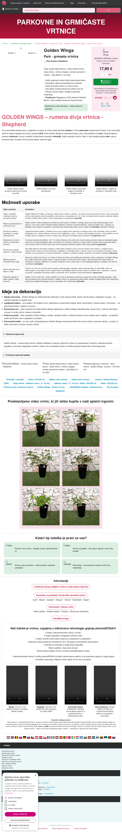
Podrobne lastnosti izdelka (18, 355)
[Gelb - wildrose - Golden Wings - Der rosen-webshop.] (36, 737)
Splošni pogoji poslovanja (60, 828)
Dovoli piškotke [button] (20, 814)
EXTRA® (46, 783)
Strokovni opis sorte (15, 334)
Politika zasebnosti (41, 828)
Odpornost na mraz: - (81, 379)
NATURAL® (51, 787)
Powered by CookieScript (20, 828)
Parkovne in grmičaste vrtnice (21, 43)
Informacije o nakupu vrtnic (61, 606)
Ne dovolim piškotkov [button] (20, 820)
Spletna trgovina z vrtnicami (20, 3)
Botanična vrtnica (7, 768)
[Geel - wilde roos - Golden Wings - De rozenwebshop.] (56, 737)
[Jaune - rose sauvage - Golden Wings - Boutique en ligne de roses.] (48, 737)
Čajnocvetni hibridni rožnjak (11, 755)
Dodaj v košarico (106, 82)
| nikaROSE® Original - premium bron (86, 387)
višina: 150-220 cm (36, 379)
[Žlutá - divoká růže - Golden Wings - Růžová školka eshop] (32, 737)
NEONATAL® (49, 794)
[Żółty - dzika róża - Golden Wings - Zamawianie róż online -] (44, 737)
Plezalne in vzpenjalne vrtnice (11, 761)
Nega (72, 3)
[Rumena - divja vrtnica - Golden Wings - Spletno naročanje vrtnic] (28, 737)
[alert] (20, 802)
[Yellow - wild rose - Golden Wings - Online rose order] (12, 737)
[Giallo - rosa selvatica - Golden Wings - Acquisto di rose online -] (52, 737)
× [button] (35, 775)
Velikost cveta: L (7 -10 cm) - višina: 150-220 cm (75, 383)
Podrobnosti (9, 793)
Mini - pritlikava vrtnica (9, 764)
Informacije (81, 3)
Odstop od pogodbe (80, 828)
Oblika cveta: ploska (58, 379)
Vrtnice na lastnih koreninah (54, 3)
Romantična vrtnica (8, 751)
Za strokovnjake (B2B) (99, 3)
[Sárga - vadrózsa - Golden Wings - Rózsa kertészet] (8, 737)
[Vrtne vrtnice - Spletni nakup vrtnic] (108, 10)
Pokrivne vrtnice (7, 766)
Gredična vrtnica (7, 757)
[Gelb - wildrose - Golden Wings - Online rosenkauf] (24, 737)
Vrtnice (5, 43)
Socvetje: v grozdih (15, 379)
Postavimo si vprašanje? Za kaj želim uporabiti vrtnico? (61, 595)
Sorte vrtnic (37, 3)
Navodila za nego (61, 618)
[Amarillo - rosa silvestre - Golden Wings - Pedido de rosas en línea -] (61, 737)
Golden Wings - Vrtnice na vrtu (51, 387)
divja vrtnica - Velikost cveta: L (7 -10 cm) (31, 383)
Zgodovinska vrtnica (8, 753)
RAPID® (47, 789)
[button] (20, 825)
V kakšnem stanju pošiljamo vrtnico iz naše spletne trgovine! (61, 586)
